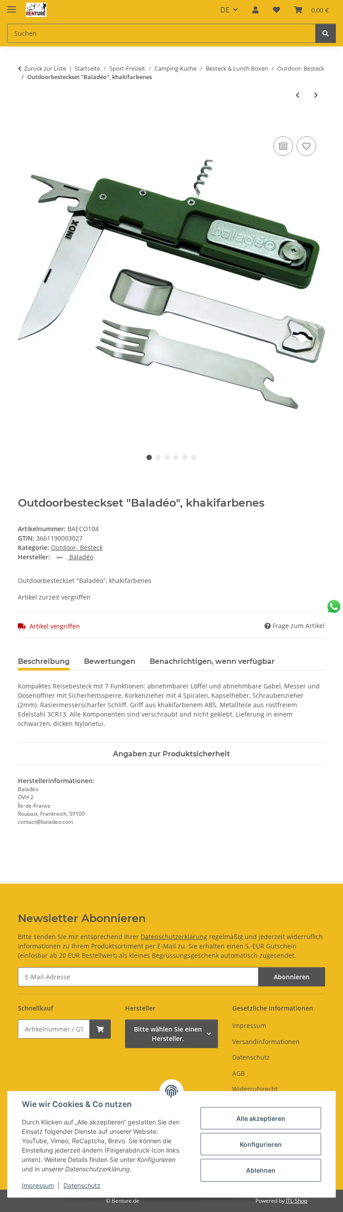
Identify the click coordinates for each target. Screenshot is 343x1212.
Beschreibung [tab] (44, 661)
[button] (255, 10)
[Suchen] (325, 33)
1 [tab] (149, 457)
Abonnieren (292, 977)
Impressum (38, 1185)
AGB (238, 1073)
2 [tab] (158, 457)
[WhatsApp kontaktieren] (334, 606)
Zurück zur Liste (45, 68)
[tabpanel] (171, 284)
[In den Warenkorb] (25, 124)
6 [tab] (194, 457)
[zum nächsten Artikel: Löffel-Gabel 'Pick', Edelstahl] (316, 95)
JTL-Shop (296, 1200)
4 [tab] (176, 457)
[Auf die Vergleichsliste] (283, 146)
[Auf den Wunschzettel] (306, 146)
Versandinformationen (266, 1041)
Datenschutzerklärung (174, 936)
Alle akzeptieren (260, 1118)
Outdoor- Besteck (77, 547)
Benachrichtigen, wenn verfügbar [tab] (212, 661)
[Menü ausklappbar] (11, 5)
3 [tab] (167, 457)
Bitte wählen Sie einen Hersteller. (168, 1034)
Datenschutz (81, 1185)
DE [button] (225, 10)
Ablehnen (261, 1170)
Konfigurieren (261, 1144)
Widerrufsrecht (255, 1089)
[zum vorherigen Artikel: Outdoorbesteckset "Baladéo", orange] (298, 95)
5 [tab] (185, 457)
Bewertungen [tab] (109, 661)
